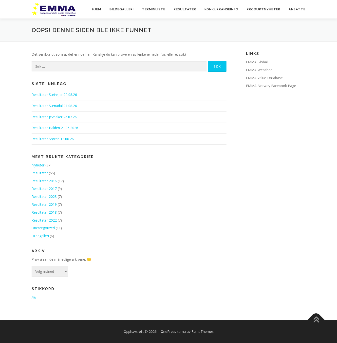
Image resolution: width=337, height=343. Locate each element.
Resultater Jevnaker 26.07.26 (54, 116)
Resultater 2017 (44, 188)
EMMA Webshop (259, 70)
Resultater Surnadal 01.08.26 (54, 105)
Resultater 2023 (44, 196)
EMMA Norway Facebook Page (271, 85)
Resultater (185, 9)
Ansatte (297, 9)
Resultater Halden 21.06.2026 (55, 127)
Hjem (96, 9)
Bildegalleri (122, 9)
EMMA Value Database (264, 77)
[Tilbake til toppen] (316, 320)
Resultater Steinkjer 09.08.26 (54, 94)
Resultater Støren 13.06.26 (53, 139)
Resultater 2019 (44, 204)
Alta (34, 297)
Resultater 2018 (44, 212)
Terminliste (153, 9)
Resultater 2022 (44, 220)
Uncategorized (43, 228)
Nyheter (38, 165)
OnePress (168, 331)
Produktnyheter (263, 9)
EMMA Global (257, 62)
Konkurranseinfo (221, 9)
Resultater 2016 (44, 181)
